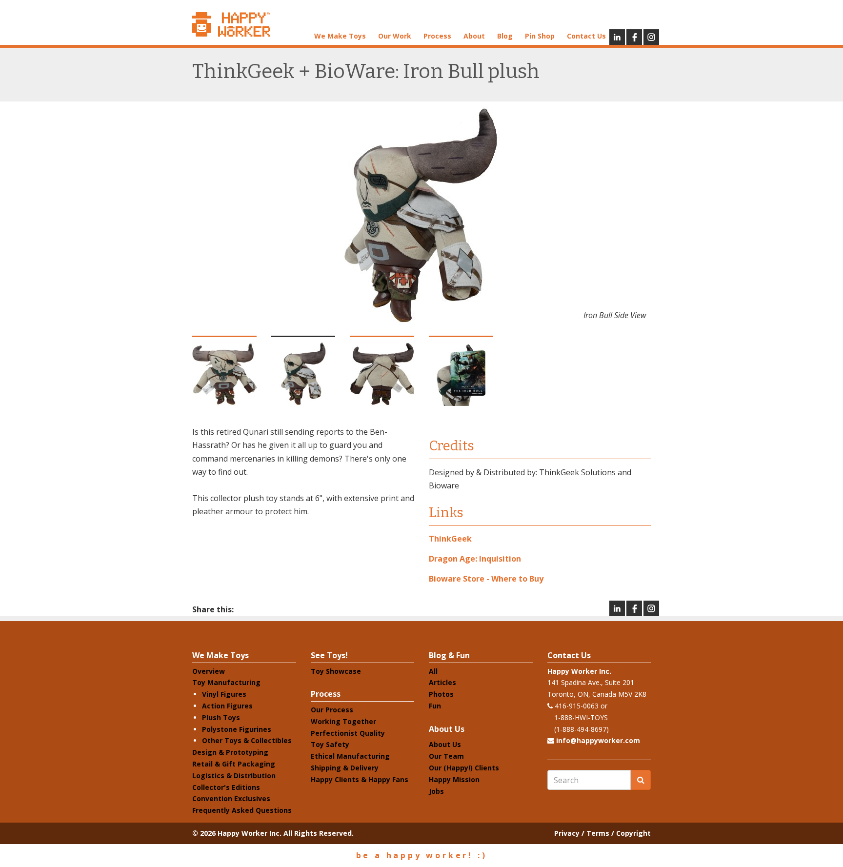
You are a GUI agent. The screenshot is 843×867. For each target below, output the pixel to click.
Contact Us (586, 35)
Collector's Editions (226, 787)
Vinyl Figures (224, 694)
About (474, 35)
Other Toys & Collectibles (247, 740)
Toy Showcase (336, 671)
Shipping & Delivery (345, 767)
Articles (442, 682)
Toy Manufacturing (226, 682)
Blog (505, 35)
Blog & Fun (449, 655)
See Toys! (329, 655)
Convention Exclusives (231, 798)
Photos (441, 694)
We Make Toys (340, 35)
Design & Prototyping (230, 752)
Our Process (332, 709)
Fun (435, 705)
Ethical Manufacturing (350, 756)
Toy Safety (330, 744)
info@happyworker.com (598, 740)
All (433, 671)
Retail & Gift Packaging (233, 763)
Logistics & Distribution (234, 775)
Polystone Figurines (236, 729)
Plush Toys (221, 717)
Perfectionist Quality (348, 733)
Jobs (436, 791)
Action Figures (227, 705)
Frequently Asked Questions (242, 810)
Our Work (394, 35)
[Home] (231, 24)
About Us (446, 729)
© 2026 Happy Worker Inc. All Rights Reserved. (273, 833)
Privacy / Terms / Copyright (602, 833)
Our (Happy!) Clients (464, 767)
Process (437, 35)
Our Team (446, 756)
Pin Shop (540, 35)
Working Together (343, 721)
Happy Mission (454, 779)
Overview (208, 671)
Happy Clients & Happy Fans (359, 779)
